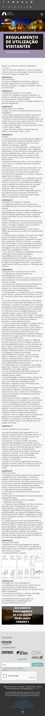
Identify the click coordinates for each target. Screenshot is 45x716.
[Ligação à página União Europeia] (37, 653)
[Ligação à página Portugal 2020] (22, 653)
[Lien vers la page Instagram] (22, 2)
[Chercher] (31, 7)
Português (5, 68)
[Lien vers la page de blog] (12, 2)
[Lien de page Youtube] (17, 2)
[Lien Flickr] (31, 2)
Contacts (22, 709)
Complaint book (22, 700)
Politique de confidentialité (17, 670)
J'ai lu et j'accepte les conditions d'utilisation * (14, 669)
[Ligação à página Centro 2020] (7, 652)
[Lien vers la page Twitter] (8, 2)
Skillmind (36, 689)
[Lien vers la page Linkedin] (26, 2)
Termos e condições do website (23, 704)
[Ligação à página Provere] (7, 643)
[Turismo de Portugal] (37, 657)
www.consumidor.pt (22, 697)
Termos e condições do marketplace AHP (22, 705)
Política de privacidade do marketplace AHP (22, 707)
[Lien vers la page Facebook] (3, 2)
